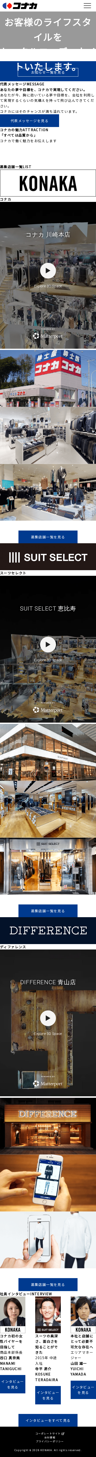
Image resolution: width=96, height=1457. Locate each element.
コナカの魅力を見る (48, 157)
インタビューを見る (12, 1384)
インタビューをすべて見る (48, 1420)
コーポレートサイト (48, 1433)
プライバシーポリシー (50, 1441)
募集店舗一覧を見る (48, 536)
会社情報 (50, 1437)
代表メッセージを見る (29, 120)
